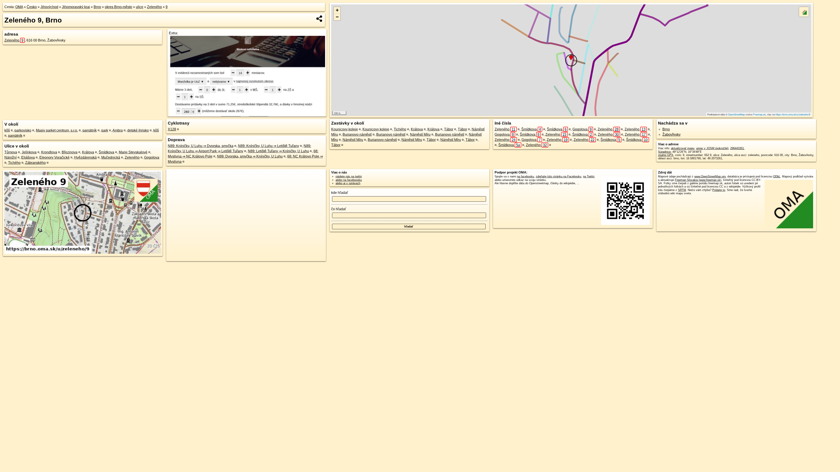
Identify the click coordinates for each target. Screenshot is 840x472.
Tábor (448, 129)
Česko (32, 7)
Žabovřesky (671, 134)
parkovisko (22, 130)
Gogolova (151, 157)
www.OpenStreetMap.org (710, 176)
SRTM (682, 190)
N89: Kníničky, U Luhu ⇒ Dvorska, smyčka (200, 146)
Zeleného (154, 7)
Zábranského (35, 163)
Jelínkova (29, 152)
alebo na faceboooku (349, 180)
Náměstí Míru (420, 134)
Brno (97, 7)
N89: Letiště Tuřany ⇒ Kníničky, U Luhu (278, 151)
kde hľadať (339, 192)
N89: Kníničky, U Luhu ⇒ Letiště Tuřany (268, 146)
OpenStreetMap (736, 114)
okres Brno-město (118, 7)
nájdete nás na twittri (349, 176)
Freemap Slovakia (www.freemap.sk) (698, 180)
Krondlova (49, 152)
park (104, 130)
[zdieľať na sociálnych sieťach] (319, 18)
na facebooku (525, 176)
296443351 (737, 148)
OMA (19, 7)
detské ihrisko (138, 130)
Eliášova (28, 157)
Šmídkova (106, 152)
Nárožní (10, 157)
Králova (88, 152)
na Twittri (588, 176)
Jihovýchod (49, 7)
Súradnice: (665, 151)
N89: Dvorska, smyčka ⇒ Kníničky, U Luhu (250, 156)
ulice (139, 7)
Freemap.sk (759, 114)
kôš (7, 130)
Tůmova (10, 152)
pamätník (89, 130)
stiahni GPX (665, 155)
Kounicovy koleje (344, 129)
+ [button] (337, 10)
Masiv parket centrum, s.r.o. (57, 130)
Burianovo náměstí (357, 134)
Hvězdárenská (85, 157)
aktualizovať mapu (682, 148)
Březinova (69, 152)
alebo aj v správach (348, 183)
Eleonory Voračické (54, 157)
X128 (172, 129)
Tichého (14, 163)
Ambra (117, 130)
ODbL (776, 176)
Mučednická (110, 157)
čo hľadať (338, 209)
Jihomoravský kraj (76, 7)
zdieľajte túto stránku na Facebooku (558, 176)
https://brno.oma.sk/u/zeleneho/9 (792, 114)
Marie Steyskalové (133, 152)
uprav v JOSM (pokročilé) (712, 148)
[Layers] (804, 12)
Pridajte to (718, 190)
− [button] (337, 17)
